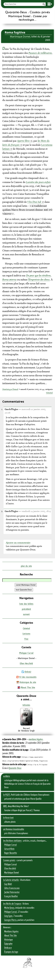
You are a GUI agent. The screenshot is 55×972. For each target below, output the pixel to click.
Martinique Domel (20, 36)
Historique (8, 939)
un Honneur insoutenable (13, 829)
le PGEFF (6, 795)
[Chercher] (44, 4)
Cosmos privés (9, 860)
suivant (26, 614)
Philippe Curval (26, 653)
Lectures (26, 633)
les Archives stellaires (12, 841)
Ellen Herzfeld (26, 663)
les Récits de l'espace (12, 903)
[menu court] (49, 4)
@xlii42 (27, 671)
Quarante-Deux (15, 768)
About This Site (28, 687)
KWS (5, 806)
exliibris (6, 776)
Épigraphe (8, 943)
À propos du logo (11, 952)
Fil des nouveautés (27, 677)
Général (49, 393)
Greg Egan (8, 916)
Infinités (26, 705)
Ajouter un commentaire (18, 542)
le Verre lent (8, 818)
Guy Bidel (8, 884)
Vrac (26, 639)
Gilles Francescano (12, 888)
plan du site (26, 566)
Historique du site (28, 682)
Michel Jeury (9, 908)
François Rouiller (11, 896)
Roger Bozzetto (10, 853)
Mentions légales (11, 931)
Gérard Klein (9, 849)
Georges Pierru (10, 920)
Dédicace (8, 948)
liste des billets (26, 604)
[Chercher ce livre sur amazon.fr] (26, 725)
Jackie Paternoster (12, 892)
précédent (26, 609)
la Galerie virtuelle (11, 880)
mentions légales (36, 739)
